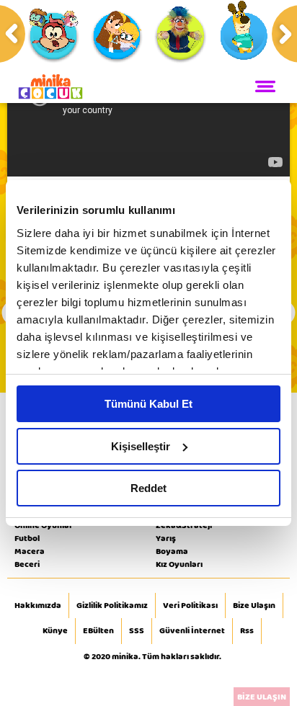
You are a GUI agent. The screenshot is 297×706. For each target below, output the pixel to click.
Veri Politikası (190, 606)
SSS (136, 631)
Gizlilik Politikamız (112, 606)
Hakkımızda (37, 606)
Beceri (27, 564)
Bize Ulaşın (254, 606)
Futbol (27, 538)
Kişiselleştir (140, 446)
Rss (247, 631)
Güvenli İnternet (192, 631)
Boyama (172, 551)
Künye (55, 631)
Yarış (166, 538)
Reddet (148, 488)
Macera (29, 551)
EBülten (98, 631)
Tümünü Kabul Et (148, 404)
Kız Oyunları (179, 564)
